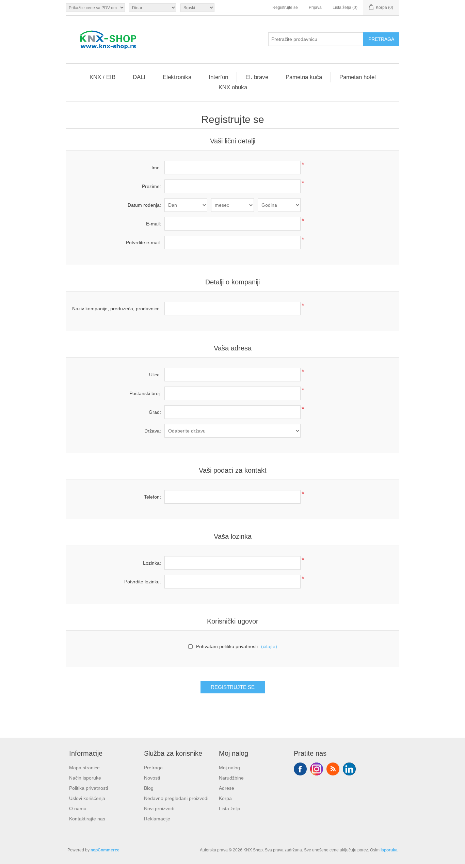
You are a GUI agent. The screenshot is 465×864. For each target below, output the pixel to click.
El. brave (256, 77)
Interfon (218, 77)
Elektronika (177, 77)
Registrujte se (285, 7)
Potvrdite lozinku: (142, 581)
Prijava (315, 7)
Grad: (155, 412)
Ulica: (155, 374)
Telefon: (152, 497)
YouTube (349, 769)
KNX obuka (233, 87)
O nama (77, 808)
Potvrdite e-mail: (143, 242)
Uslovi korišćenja (87, 798)
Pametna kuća (304, 77)
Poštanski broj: (145, 393)
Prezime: (151, 186)
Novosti (152, 778)
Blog (149, 788)
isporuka (389, 850)
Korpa (225, 798)
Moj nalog (229, 767)
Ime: (156, 167)
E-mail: (153, 223)
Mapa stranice (84, 767)
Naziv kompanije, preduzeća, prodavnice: (116, 308)
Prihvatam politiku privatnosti (227, 646)
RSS (332, 769)
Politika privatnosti (88, 788)
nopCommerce (105, 850)
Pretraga (153, 767)
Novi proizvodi (159, 808)
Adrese (226, 788)
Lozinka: (152, 563)
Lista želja (229, 808)
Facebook (300, 769)
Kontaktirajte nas (87, 818)
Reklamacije (157, 818)
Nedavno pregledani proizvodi (176, 798)
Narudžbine (231, 778)
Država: (152, 431)
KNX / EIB (102, 77)
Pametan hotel (357, 77)
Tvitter (316, 769)
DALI (139, 77)
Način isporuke (85, 778)
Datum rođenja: (144, 205)
